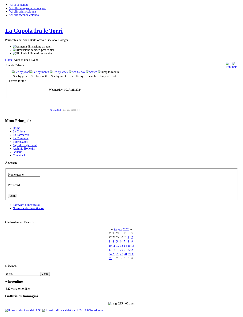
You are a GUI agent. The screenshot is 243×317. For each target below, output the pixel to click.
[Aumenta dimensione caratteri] (32, 46)
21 (125, 249)
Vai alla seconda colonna (24, 15)
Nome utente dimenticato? (28, 208)
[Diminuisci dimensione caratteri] (33, 53)
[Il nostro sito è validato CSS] (23, 310)
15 (129, 245)
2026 (126, 229)
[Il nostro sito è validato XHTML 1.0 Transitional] (72, 310)
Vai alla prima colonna (22, 11)
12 (117, 245)
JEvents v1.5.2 (55, 110)
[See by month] (39, 72)
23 (132, 249)
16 (132, 245)
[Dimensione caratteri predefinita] (33, 50)
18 (113, 249)
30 (132, 254)
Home (9, 59)
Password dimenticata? (26, 204)
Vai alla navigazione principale (27, 8)
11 (113, 245)
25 (113, 254)
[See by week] (59, 72)
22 (129, 249)
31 (110, 258)
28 (125, 254)
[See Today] (77, 72)
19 (117, 249)
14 (125, 245)
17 (110, 249)
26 (117, 254)
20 (121, 249)
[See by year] (20, 72)
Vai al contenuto (18, 4)
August (118, 229)
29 (129, 254)
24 (110, 254)
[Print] (228, 64)
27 (121, 254)
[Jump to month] (108, 72)
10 (110, 245)
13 (121, 245)
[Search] (91, 72)
